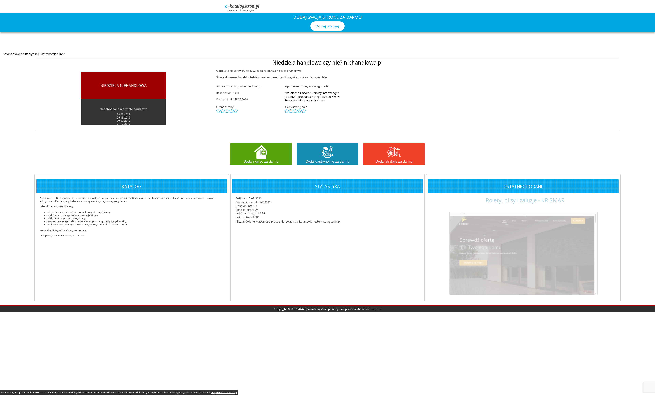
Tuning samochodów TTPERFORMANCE (525, 200)
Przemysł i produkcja (298, 97)
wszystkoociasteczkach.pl (224, 392)
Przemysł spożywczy (327, 97)
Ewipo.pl (376, 309)
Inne (62, 54)
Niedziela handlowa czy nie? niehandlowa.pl (327, 62)
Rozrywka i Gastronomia (41, 54)
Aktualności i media (297, 93)
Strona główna (13, 54)
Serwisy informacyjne (325, 93)
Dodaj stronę (327, 26)
